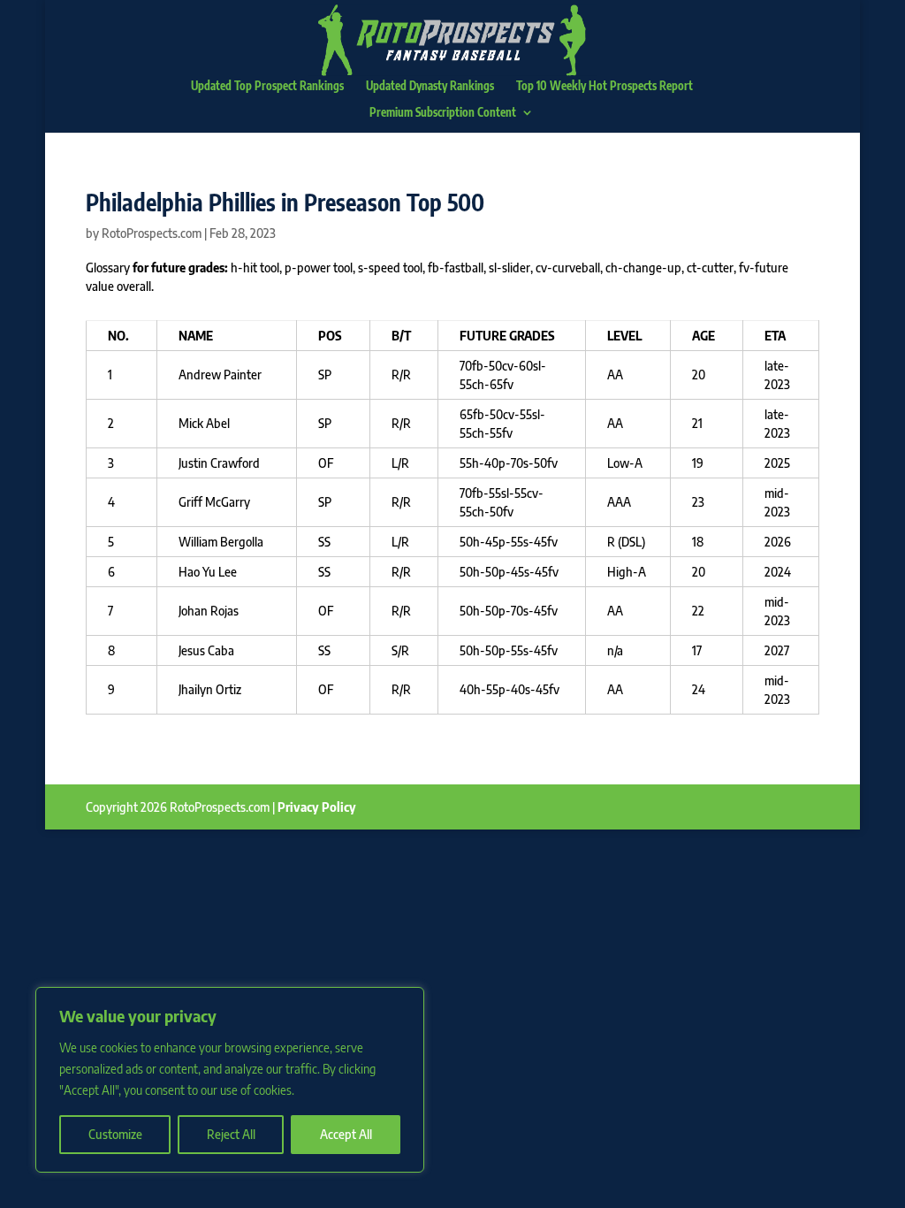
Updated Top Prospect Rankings (267, 86)
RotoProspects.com (152, 233)
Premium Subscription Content (442, 112)
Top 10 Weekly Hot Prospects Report (604, 86)
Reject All (231, 1134)
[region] (229, 1080)
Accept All (346, 1134)
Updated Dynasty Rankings (430, 86)
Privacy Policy (317, 806)
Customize (115, 1134)
